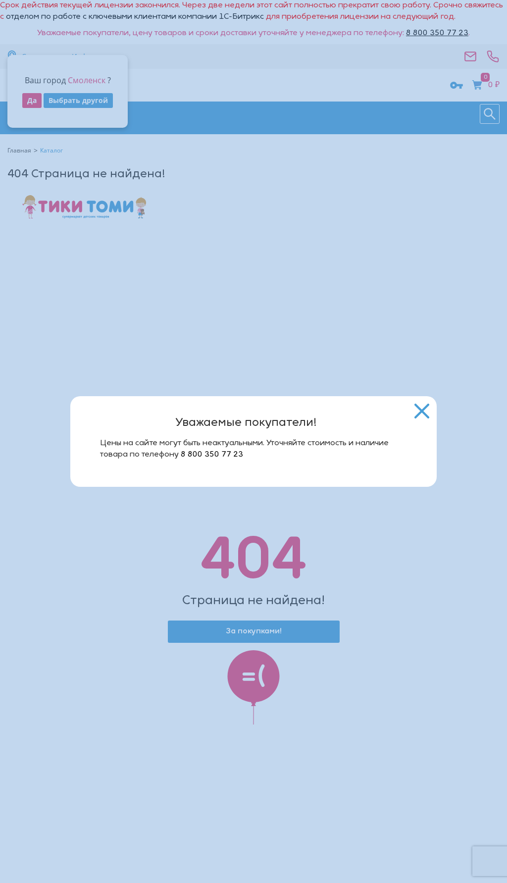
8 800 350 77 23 (212, 455)
